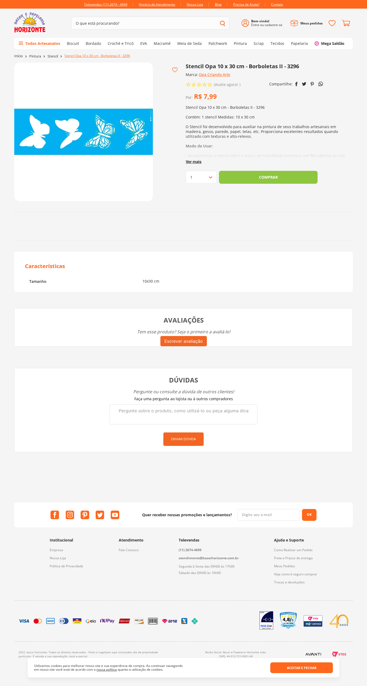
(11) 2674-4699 (190, 550)
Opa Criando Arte (214, 74)
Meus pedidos (311, 23)
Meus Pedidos (284, 566)
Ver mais (194, 161)
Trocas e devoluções (289, 582)
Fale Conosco (129, 550)
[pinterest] (312, 84)
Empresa (56, 550)
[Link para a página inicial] (18, 56)
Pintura (35, 56)
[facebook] (296, 84)
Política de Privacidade (66, 566)
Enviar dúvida (183, 439)
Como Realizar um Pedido (293, 550)
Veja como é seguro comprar (295, 574)
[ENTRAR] (264, 23)
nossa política (106, 669)
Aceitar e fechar (301, 668)
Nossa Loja (58, 558)
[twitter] (304, 84)
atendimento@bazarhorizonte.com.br (209, 558)
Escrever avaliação (183, 341)
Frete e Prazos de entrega (293, 558)
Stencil (53, 56)
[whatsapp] (320, 84)
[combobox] (150, 23)
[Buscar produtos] (222, 23)
